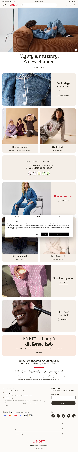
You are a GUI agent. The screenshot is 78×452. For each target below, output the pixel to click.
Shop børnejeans (63, 91)
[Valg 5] (48, 173)
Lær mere (39, 67)
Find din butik (13, 1)
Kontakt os (33, 445)
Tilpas (36, 234)
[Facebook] (58, 416)
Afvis (44, 234)
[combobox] (39, 4)
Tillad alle (59, 234)
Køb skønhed (63, 319)
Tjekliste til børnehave (25, 150)
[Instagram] (53, 416)
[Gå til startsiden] (14, 5)
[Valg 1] (30, 173)
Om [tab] (60, 216)
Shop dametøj (20, 260)
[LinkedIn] (74, 416)
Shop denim (63, 200)
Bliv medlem (39, 352)
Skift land (40, 448)
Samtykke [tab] (17, 216)
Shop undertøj (63, 283)
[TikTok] (63, 416)
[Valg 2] (34, 173)
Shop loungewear (57, 260)
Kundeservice (5, 1)
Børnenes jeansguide (63, 95)
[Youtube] (68, 416)
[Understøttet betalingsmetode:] (26, 415)
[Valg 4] (44, 173)
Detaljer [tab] (39, 216)
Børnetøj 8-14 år (57, 150)
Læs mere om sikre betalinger (21, 412)
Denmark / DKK (72, 1)
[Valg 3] (39, 173)
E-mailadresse (55, 394)
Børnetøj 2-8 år (13, 150)
